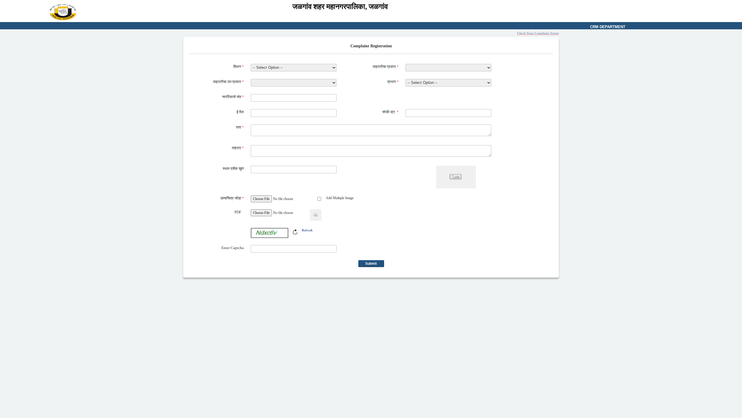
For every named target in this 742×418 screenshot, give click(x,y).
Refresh (307, 230)
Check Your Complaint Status (538, 33)
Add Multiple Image (340, 198)
